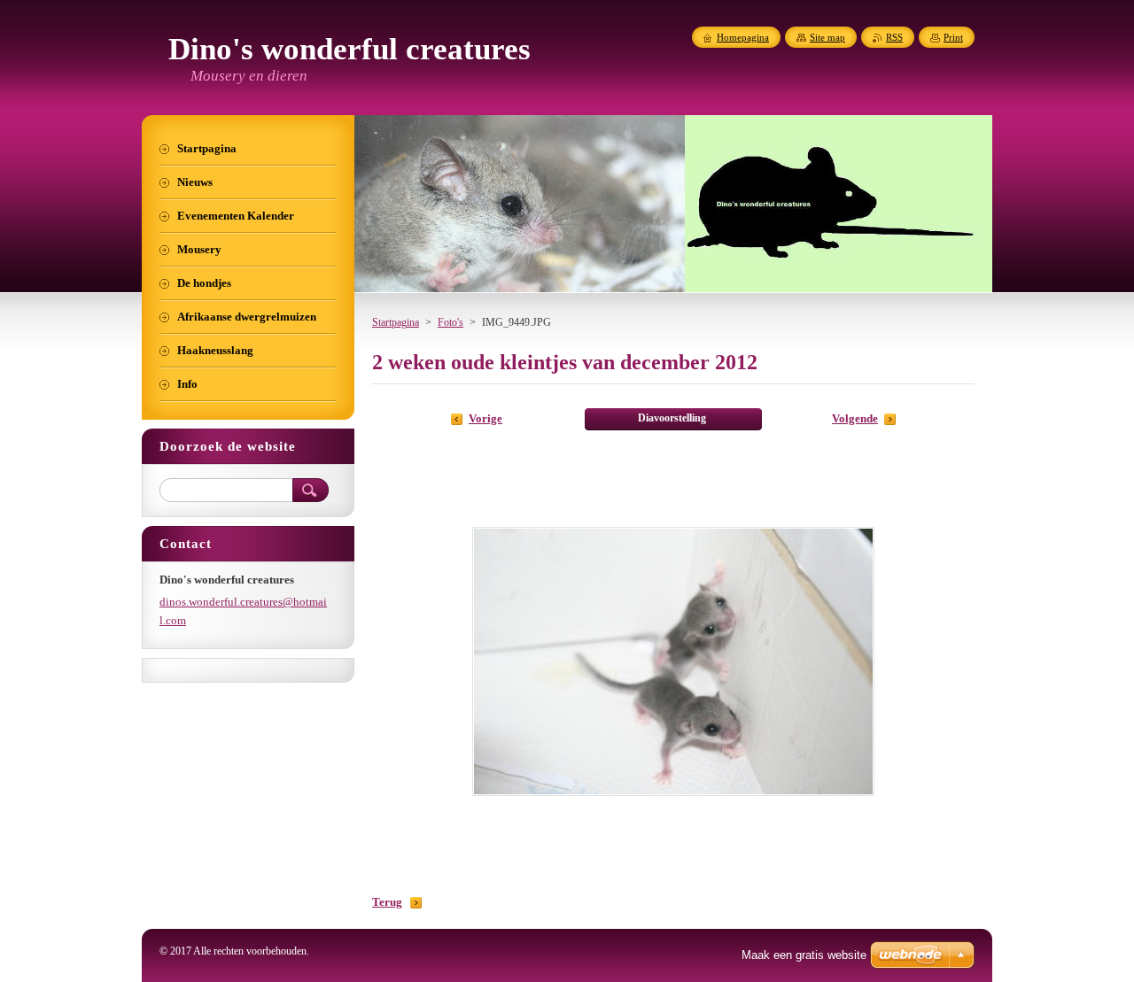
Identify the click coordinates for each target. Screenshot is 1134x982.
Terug (387, 902)
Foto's (450, 322)
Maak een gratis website (804, 955)
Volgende (855, 419)
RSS (894, 37)
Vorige (485, 419)
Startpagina (395, 322)
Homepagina (743, 37)
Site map (827, 37)
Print (953, 37)
